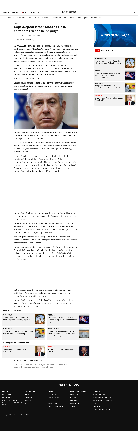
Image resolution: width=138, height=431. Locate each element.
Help (94, 403)
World (29, 18)
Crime (79, 18)
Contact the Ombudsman (102, 409)
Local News (15, 12)
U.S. (4, 18)
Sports (85, 18)
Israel (19, 360)
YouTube (28, 394)
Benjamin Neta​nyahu (33, 360)
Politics (36, 18)
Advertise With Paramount (102, 397)
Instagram (28, 400)
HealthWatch (45, 18)
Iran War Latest (7, 397)
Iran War (11, 18)
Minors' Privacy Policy (55, 406)
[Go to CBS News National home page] (69, 12)
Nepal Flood (20, 18)
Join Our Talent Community (102, 400)
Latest (5, 12)
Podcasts (73, 397)
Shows (32, 12)
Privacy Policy (52, 394)
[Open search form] (134, 12)
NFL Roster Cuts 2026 (10, 400)
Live (25, 12)
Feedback (96, 406)
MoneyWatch (57, 18)
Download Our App (77, 400)
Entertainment (69, 18)
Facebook (28, 397)
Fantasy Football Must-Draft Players (12, 403)
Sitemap (73, 406)
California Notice (53, 397)
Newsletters (74, 394)
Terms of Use (52, 403)
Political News (7, 394)
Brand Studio (74, 403)
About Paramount (99, 394)
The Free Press (95, 18)
